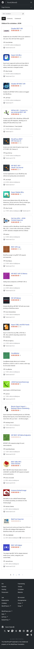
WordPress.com (7, 611)
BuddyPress (6, 620)
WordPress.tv (6, 606)
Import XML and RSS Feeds (20, 324)
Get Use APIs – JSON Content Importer (18, 219)
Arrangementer (22, 600)
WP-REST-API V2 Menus (19, 273)
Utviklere (4, 603)
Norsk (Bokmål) (9, 627)
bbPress (5, 617)
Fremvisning (21, 583)
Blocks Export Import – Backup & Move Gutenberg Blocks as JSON (20, 407)
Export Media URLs (17, 192)
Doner (20, 603)
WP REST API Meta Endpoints (21, 435)
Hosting (4, 589)
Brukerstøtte (5, 600)
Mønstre (20, 592)
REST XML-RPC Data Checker (16, 462)
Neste (23, 574)
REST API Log (15, 247)
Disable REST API (17, 28)
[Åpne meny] (31, 2)
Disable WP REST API (18, 84)
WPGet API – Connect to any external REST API (19, 111)
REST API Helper (16, 545)
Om (3, 583)
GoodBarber (15, 353)
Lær (3, 597)
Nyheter (4, 586)
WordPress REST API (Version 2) (17, 140)
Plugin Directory (6, 7)
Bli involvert (21, 597)
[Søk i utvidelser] (23, 13)
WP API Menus (16, 298)
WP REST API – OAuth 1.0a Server (17, 166)
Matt (4, 614)
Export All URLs (16, 55)
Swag (20, 606)
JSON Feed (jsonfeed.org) (20, 382)
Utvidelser (21, 589)
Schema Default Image (18, 490)
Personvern (5, 592)
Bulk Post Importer (17, 519)
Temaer (20, 586)
